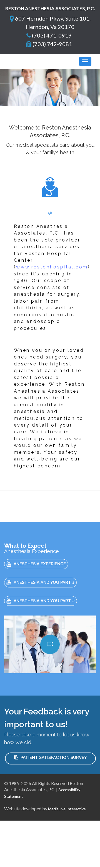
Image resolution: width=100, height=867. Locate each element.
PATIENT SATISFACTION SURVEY (53, 757)
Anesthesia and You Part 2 (43, 600)
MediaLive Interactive (67, 808)
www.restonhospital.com (52, 267)
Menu (19, 61)
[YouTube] (50, 644)
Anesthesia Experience (39, 563)
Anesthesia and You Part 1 (43, 582)
